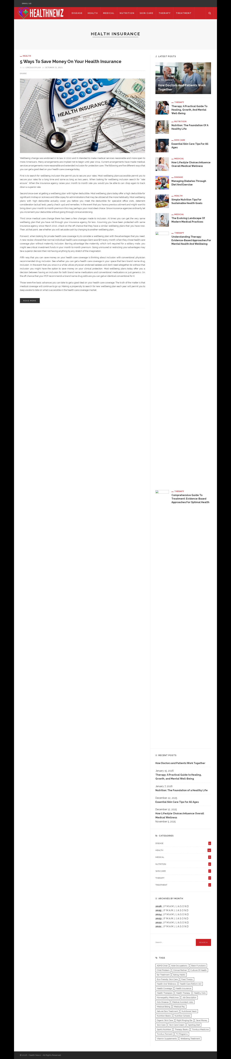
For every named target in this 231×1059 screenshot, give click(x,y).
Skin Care (146, 13)
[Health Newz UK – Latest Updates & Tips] (41, 13)
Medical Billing (163, 1006)
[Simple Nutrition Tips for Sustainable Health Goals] (162, 201)
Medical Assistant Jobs (182, 1002)
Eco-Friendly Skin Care (167, 979)
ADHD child (162, 965)
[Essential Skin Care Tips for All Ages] (162, 145)
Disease (77, 13)
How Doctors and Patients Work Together (180, 763)
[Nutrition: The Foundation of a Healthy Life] (162, 126)
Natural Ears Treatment (167, 1011)
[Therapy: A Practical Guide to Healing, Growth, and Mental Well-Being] (162, 107)
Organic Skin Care (165, 1020)
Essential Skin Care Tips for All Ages (177, 802)
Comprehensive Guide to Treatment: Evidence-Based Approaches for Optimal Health (190, 499)
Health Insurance (183, 988)
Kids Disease (163, 1002)
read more (29, 301)
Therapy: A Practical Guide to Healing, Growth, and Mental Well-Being (189, 110)
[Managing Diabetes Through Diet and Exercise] (162, 182)
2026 (158, 906)
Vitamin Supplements (167, 1038)
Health (93, 13)
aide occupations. (179, 965)
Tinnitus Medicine (200, 1029)
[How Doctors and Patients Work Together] (183, 78)
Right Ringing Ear (184, 1020)
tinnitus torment (164, 1034)
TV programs (182, 1034)
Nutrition (127, 13)
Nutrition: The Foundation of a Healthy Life (181, 790)
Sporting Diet (194, 1025)
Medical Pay (179, 1006)
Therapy (165, 13)
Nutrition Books (164, 1016)
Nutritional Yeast (189, 1011)
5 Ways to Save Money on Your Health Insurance (70, 61)
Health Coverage (164, 988)
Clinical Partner (180, 970)
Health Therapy (183, 993)
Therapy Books (181, 1029)
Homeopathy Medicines (168, 997)
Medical (108, 13)
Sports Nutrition (164, 1029)
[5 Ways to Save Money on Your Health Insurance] (82, 115)
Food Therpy (187, 979)
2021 (158, 926)
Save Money (201, 1020)
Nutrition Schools (182, 1016)
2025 (158, 910)
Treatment (184, 13)
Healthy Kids (200, 993)
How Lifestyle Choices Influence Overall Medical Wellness (179, 815)
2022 (158, 922)
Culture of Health (198, 970)
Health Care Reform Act (190, 984)
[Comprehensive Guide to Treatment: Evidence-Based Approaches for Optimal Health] (162, 616)
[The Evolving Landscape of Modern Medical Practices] (162, 219)
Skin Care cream (176, 1025)
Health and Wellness (166, 984)
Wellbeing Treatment (190, 1038)
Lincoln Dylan (33, 67)
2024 (158, 914)
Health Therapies (164, 993)
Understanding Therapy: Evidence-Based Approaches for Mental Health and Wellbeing (191, 240)
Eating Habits (179, 975)
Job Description (189, 997)
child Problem (163, 970)
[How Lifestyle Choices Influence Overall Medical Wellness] (162, 163)
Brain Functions (198, 965)
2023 (158, 918)
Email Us (26, 3)
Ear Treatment (163, 975)
